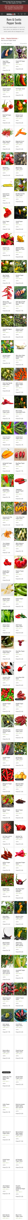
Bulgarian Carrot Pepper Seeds (20, 142)
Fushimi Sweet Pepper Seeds (19, 437)
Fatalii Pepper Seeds (19, 222)
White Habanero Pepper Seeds (20, 544)
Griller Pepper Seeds (6, 1105)
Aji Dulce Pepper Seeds (7, 704)
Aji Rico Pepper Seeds (6, 863)
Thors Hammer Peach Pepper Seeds (6, 545)
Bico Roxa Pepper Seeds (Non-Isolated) (20, 890)
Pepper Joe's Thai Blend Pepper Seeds (7, 1078)
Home (2, 38)
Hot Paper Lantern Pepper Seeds (7, 837)
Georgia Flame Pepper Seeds (19, 1077)
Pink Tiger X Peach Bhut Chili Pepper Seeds (20, 303)
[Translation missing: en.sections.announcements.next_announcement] (26, 8)
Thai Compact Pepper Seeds (6, 1186)
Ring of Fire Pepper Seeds (19, 1215)
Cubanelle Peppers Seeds (7, 329)
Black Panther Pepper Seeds (6, 943)
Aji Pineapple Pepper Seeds (19, 1160)
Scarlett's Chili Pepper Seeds (6, 678)
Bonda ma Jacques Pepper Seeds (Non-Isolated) (20, 1106)
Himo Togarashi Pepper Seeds (6, 142)
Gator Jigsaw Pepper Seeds (6, 1024)
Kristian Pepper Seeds (19, 276)
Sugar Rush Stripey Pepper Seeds (6, 62)
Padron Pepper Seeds (19, 599)
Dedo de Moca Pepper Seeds (6, 1051)
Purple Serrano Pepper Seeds (19, 1051)
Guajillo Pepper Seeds (6, 758)
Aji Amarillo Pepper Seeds (7, 463)
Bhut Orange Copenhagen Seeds (20, 411)
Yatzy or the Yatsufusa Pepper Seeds (7, 303)
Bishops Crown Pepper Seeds (19, 115)
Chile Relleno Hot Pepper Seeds (7, 651)
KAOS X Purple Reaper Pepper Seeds (19, 384)
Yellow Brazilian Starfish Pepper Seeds (7, 731)
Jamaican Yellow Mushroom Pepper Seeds (20, 249)
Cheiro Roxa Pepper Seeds (6, 917)
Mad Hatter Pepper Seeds (6, 168)
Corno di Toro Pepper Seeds (6, 411)
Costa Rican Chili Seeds (20, 678)
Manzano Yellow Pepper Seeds (19, 784)
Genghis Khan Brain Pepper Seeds (6, 572)
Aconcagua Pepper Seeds (20, 863)
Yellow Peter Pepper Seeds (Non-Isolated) (19, 944)
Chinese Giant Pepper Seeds (6, 625)
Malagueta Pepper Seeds (7, 784)
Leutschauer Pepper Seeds (6, 490)
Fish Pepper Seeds (20, 88)
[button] (2, 14)
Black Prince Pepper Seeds (19, 168)
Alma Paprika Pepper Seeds (6, 276)
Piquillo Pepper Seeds (19, 704)
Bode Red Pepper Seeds (7, 115)
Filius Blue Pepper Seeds (20, 651)
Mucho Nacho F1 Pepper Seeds (7, 1132)
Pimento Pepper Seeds (20, 571)
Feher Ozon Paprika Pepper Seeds (7, 383)
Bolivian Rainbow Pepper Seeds (7, 89)
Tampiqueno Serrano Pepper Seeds (20, 491)
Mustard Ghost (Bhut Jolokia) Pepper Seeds (19, 1133)
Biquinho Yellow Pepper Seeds (19, 917)
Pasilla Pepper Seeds (6, 1160)
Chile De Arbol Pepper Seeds (19, 730)
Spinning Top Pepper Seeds (19, 837)
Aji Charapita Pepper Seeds (19, 758)
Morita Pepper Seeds (19, 810)
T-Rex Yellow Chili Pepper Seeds (20, 517)
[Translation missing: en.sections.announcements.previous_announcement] (2, 8)
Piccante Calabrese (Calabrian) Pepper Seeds (20, 1188)
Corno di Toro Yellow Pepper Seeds (6, 195)
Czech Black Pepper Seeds (19, 1024)
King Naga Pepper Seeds (20, 463)
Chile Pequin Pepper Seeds (19, 625)
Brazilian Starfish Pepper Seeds (20, 194)
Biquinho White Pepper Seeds (6, 599)
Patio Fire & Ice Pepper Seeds (6, 437)
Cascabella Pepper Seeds (20, 971)
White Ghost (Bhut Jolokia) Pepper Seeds (20, 357)
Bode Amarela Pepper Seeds (6, 1215)
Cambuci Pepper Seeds (20, 998)
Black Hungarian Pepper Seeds (7, 998)
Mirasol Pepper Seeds (6, 810)
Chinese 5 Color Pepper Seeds (19, 329)
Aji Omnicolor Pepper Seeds (6, 889)
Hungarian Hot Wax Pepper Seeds (7, 517)
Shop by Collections (11, 38)
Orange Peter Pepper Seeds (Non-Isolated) (6, 972)
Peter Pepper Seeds (6, 222)
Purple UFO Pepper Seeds (20, 61)
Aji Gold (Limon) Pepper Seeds (6, 356)
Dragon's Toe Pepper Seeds (6, 248)
